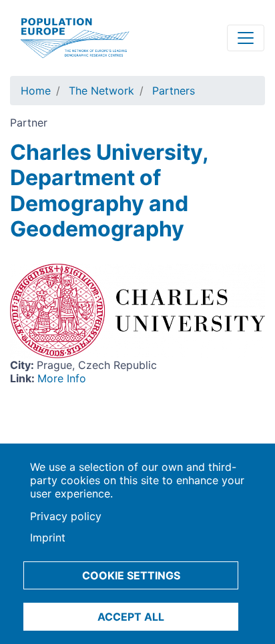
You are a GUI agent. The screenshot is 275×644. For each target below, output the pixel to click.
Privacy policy (65, 516)
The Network (101, 90)
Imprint (47, 537)
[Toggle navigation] (245, 38)
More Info (61, 378)
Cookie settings (131, 575)
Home (36, 90)
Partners (173, 90)
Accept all (130, 616)
